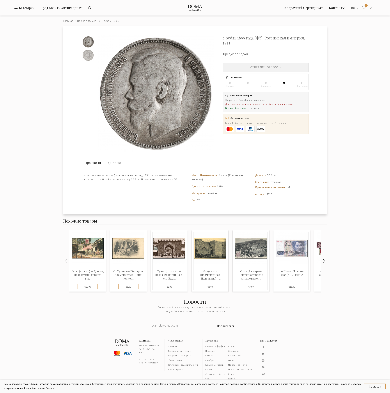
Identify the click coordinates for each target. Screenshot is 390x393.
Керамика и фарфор (215, 346)
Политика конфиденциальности (183, 364)
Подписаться (225, 326)
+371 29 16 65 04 (146, 359)
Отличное (275, 182)
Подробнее (259, 99)
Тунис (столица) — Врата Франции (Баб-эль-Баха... (169, 275)
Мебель (208, 369)
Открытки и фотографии (240, 369)
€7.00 (251, 286)
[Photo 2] (88, 55)
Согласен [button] (375, 386)
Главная (68, 21)
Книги (231, 374)
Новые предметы (87, 21)
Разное (231, 378)
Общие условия (175, 360)
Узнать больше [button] (46, 388)
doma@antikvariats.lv (148, 362)
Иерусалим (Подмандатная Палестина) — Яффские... (210, 275)
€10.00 (87, 286)
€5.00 (128, 286)
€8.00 (169, 286)
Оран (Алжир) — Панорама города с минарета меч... (251, 275)
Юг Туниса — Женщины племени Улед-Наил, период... (128, 275)
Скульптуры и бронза (215, 374)
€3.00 (210, 286)
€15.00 (292, 286)
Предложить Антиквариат (61, 8)
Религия (209, 355)
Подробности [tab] (91, 163)
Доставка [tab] (115, 163)
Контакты (172, 346)
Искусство (210, 351)
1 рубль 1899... (110, 21)
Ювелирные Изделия (215, 364)
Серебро (209, 360)
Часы (207, 378)
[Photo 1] (88, 42)
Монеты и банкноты (237, 364)
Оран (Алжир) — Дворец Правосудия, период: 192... (88, 275)
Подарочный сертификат (303, 8)
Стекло (231, 346)
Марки (231, 360)
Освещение (233, 351)
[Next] (324, 261)
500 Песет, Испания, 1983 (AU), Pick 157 (291, 273)
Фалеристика (234, 355)
